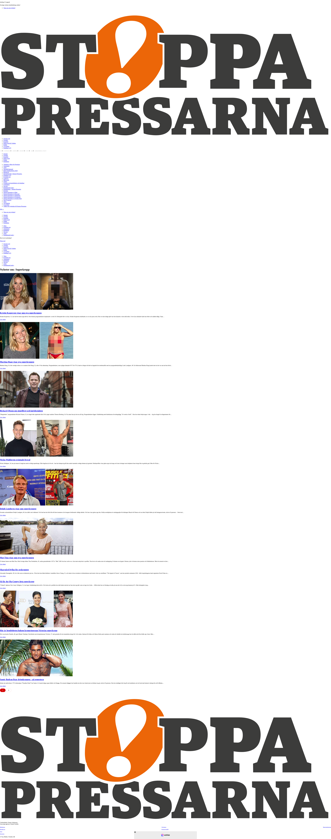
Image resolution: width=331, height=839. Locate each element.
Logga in (5, 178)
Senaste (5, 154)
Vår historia (6, 203)
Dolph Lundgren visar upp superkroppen (18, 509)
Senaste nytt (6, 138)
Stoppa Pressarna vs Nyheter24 (11, 197)
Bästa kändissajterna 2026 (10, 170)
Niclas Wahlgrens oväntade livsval (15, 460)
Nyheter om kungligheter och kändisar (13, 183)
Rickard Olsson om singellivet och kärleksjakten (21, 411)
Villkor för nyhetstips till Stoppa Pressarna (14, 206)
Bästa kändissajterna (327, 827)
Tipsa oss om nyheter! (9, 8)
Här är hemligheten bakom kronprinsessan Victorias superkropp (28, 630)
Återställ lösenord (8, 169)
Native (5, 181)
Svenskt (5, 140)
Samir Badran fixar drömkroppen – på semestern (22, 679)
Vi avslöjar (6, 146)
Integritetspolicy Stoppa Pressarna (12, 174)
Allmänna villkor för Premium (11, 164)
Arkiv (5, 167)
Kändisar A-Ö (7, 148)
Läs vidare (3, 319)
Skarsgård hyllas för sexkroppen (14, 570)
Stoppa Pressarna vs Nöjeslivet (11, 195)
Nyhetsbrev (6, 184)
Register (5, 191)
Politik (5, 145)
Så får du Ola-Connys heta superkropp (17, 581)
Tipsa (4, 201)
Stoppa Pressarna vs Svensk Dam (12, 198)
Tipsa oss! (2, 241)
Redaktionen (2, 827)
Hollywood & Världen (9, 143)
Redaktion (6, 161)
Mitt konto (6, 180)
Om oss (5, 186)
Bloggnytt (6, 172)
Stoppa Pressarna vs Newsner (11, 194)
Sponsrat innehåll (165, 829)
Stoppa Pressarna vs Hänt (10, 192)
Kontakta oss (7, 177)
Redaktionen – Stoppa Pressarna (12, 189)
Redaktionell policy (8, 187)
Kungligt (5, 142)
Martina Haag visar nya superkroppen (17, 362)
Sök (1, 209)
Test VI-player (7, 200)
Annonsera (6, 166)
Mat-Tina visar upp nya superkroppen (17, 558)
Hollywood (6, 158)
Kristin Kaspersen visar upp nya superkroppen (21, 313)
